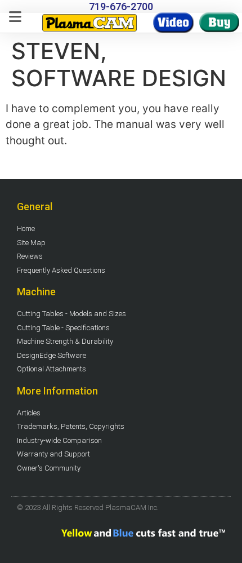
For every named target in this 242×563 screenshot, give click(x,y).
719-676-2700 (121, 6)
